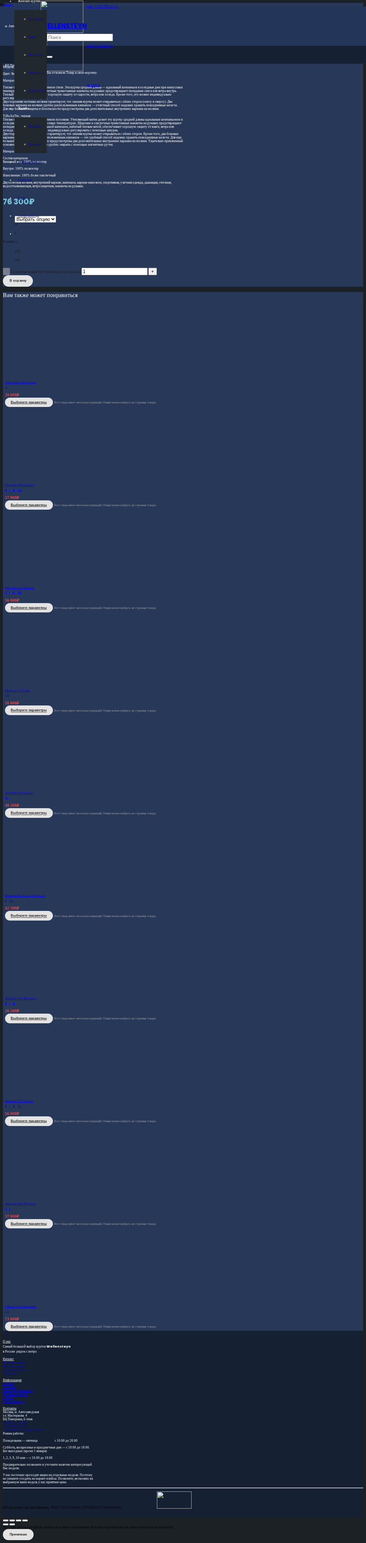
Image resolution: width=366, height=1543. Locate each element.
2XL (19, 489)
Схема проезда (13, 1401)
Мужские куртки (15, 1362)
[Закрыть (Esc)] (25, 1520)
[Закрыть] (50, 57)
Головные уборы (14, 1370)
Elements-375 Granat (17, 690)
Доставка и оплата (15, 1394)
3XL (19, 592)
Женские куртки (14, 1366)
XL (14, 489)
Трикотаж (10, 1373)
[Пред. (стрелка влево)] (6, 1524)
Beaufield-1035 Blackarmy (21, 998)
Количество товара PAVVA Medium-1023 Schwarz (46, 272)
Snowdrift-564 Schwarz (19, 793)
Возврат (8, 1384)
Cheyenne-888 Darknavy (20, 485)
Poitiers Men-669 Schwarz (20, 382)
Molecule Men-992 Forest (20, 1203)
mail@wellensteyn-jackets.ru (24, 1430)
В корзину (18, 280)
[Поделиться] (18, 1520)
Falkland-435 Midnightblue (20, 1306)
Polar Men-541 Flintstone (19, 587)
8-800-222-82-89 (15, 1423)
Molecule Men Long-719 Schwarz (25, 895)
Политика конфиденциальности (18, 1389)
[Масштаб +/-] (6, 1520)
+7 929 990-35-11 (15, 1426)
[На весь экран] (12, 1520)
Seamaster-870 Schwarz (19, 1101)
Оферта (8, 1398)
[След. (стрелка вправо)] (12, 1524)
